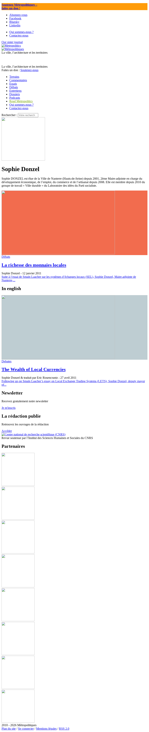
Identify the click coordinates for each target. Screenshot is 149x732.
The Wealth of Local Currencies (34, 369)
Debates (6, 361)
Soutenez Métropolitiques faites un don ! (19, 6)
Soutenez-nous (29, 70)
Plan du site (9, 728)
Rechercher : (9, 115)
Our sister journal (12, 42)
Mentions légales (46, 728)
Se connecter (26, 728)
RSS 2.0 (64, 728)
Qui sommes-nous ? (21, 104)
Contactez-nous (18, 108)
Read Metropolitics (21, 101)
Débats (6, 256)
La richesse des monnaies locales (34, 265)
